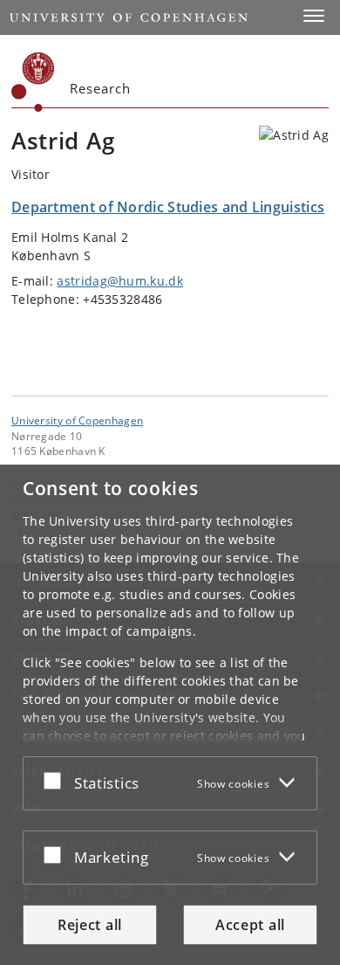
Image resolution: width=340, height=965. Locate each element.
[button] (313, 15)
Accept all (250, 924)
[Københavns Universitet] (33, 82)
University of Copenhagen (77, 420)
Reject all (90, 924)
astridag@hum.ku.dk (119, 280)
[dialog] (170, 715)
